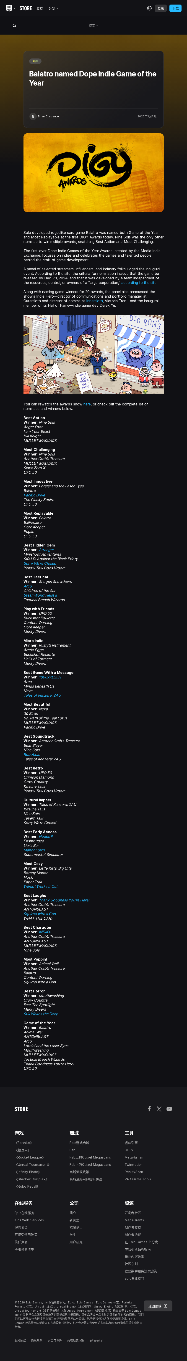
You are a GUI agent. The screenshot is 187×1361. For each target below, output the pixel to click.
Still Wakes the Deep (40, 1014)
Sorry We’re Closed (39, 563)
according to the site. (139, 282)
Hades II (45, 836)
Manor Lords (34, 850)
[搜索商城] (14, 25)
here (87, 404)
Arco (27, 586)
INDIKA (45, 932)
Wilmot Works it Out (40, 886)
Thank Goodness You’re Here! (64, 900)
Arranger (46, 549)
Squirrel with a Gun (39, 913)
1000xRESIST (50, 677)
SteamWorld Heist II (40, 595)
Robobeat (31, 754)
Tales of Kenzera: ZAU (42, 695)
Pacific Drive (34, 495)
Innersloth (94, 301)
